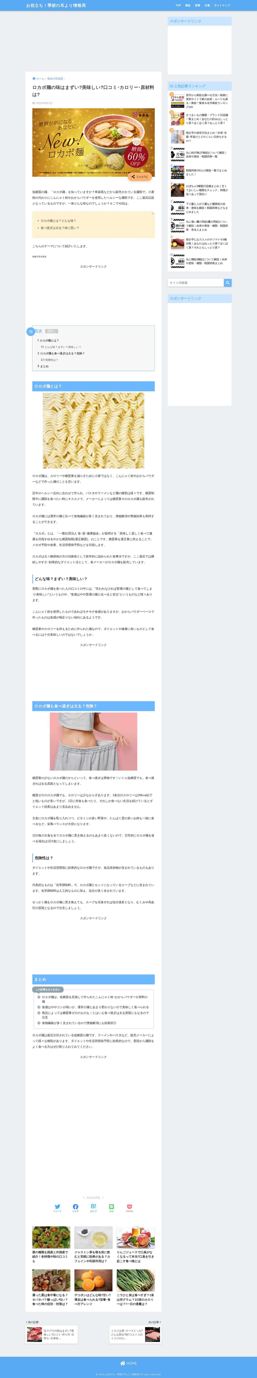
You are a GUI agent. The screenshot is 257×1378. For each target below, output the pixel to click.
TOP (178, 5)
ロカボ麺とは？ (48, 340)
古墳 (207, 5)
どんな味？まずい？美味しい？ (61, 346)
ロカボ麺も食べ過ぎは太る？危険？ (61, 353)
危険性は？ (49, 359)
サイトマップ (222, 5)
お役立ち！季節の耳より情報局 (56, 5)
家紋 (188, 5)
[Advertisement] (93, 41)
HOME (131, 1363)
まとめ (43, 366)
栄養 (197, 5)
